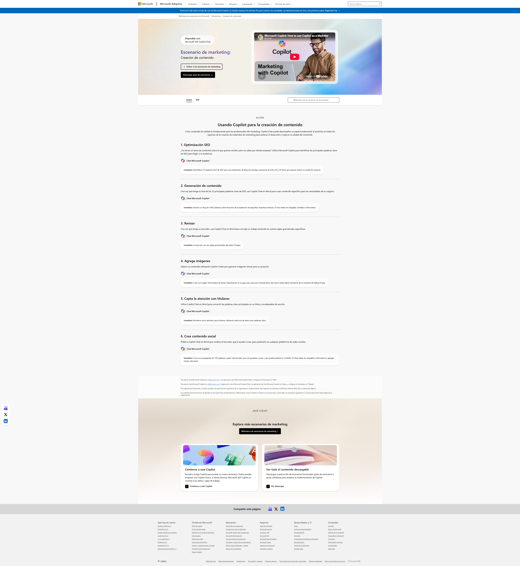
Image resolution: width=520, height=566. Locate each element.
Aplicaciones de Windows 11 (167, 549)
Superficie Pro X (163, 536)
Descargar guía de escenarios (196, 74)
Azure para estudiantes (233, 549)
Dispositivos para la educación (236, 529)
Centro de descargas (198, 529)
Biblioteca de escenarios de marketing (258, 431)
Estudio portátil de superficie (167, 532)
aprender (297, 536)
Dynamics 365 (264, 532)
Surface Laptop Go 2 (164, 526)
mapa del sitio (211, 561)
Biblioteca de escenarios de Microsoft (194, 16)
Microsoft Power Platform (268, 539)
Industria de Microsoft (267, 545)
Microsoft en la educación (234, 526)
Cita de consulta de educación (236, 539)
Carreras (331, 526)
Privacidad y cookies (255, 561)
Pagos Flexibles (197, 552)
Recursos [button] (234, 4)
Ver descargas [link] (277, 486)
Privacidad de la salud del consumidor (292, 561)
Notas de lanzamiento (226, 561)
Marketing (216, 16)
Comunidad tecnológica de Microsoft (306, 539)
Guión (189, 99)
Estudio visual (298, 549)
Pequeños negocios (266, 549)
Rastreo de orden (197, 539)
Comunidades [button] (265, 4)
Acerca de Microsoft (334, 529)
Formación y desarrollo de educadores (238, 542)
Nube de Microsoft (266, 526)
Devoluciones (196, 536)
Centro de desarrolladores (302, 529)
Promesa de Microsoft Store (201, 549)
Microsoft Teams (265, 542)
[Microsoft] (145, 4)
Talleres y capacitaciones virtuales (203, 545)
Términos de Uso (271, 561)
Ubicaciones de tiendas (199, 542)
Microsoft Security (266, 529)
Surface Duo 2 (162, 542)
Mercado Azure (299, 542)
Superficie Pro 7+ (163, 545)
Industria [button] (207, 4)
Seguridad (331, 549)
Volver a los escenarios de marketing (203, 66)
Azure (296, 526)
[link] (219, 455)
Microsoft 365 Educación (234, 536)
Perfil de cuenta (197, 526)
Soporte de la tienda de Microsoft (203, 532)
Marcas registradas (315, 561)
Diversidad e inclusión (335, 542)
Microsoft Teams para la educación (237, 532)
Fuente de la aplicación (301, 545)
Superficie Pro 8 (163, 529)
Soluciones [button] (220, 4)
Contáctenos (240, 561)
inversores (331, 539)
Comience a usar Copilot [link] (201, 486)
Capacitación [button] (248, 4)
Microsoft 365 (264, 536)
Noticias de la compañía (336, 532)
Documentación (299, 532)
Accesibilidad (332, 545)
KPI (197, 99)
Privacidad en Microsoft (336, 536)
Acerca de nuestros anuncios (335, 561)
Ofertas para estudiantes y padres (237, 545)
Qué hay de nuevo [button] (284, 4)
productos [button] (193, 4)
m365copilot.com (213, 380)
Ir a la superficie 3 (164, 539)
